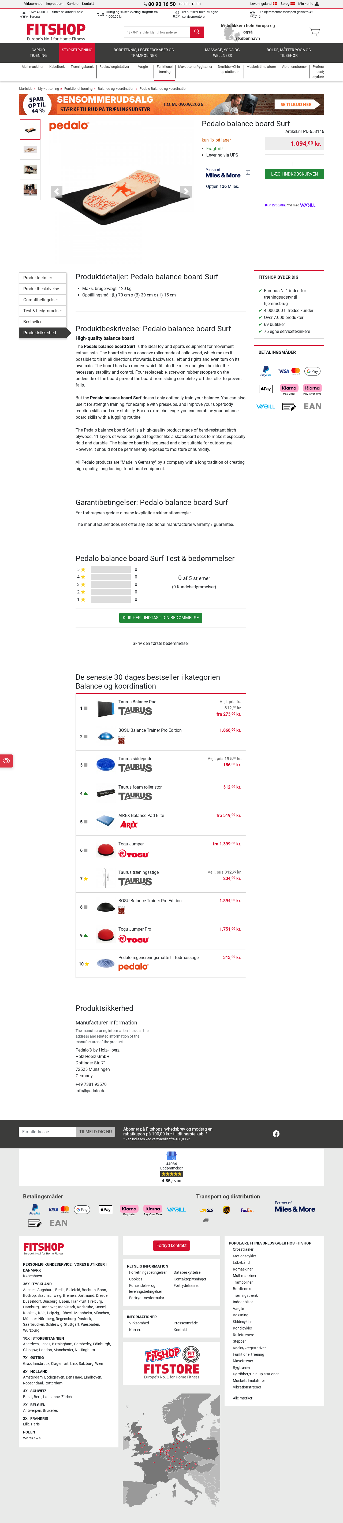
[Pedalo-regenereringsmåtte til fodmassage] (106, 963)
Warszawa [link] (32, 1438)
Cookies (135, 1279)
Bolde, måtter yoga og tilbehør (289, 53)
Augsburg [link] (45, 1290)
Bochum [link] (89, 1290)
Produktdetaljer (37, 277)
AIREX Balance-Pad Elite (141, 815)
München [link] (101, 1313)
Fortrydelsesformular (146, 1298)
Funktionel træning (78, 89)
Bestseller (32, 321)
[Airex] (135, 825)
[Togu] (135, 853)
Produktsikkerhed (39, 332)
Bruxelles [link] (50, 1410)
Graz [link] (27, 1363)
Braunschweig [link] (49, 1295)
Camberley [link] (82, 1344)
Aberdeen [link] (31, 1344)
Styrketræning (77, 50)
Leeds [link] (45, 1344)
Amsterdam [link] (33, 1377)
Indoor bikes (243, 1302)
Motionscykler (244, 1256)
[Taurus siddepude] (106, 764)
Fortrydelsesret (186, 1285)
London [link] (45, 1350)
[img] (248, 172)
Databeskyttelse (187, 1272)
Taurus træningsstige (138, 872)
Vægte (238, 1308)
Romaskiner (243, 1269)
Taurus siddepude (135, 758)
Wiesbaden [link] (90, 1324)
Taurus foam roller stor (140, 787)
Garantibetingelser (40, 299)
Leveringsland (260, 4)
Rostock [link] (84, 1319)
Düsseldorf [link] (32, 1301)
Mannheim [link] (83, 1313)
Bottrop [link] (29, 1295)
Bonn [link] (101, 1290)
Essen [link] (64, 1301)
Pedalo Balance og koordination (163, 89)
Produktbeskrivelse (41, 288)
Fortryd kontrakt (171, 1245)
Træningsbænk (245, 1295)
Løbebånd (241, 1262)
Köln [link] (42, 1313)
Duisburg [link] (50, 1301)
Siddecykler (242, 1322)
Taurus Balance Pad (137, 701)
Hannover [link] (48, 1307)
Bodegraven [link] (54, 1377)
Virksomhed (33, 4)
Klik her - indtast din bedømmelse (161, 617)
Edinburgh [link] (101, 1344)
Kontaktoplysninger (190, 1279)
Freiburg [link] (95, 1301)
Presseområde (186, 1323)
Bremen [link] (69, 1295)
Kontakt (88, 4)
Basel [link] (27, 1397)
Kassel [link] (100, 1307)
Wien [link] (99, 1363)
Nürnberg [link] (46, 1319)
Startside (25, 89)
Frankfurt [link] (79, 1301)
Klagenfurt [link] (60, 1363)
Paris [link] (35, 1424)
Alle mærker (242, 1398)
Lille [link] (26, 1424)
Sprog (285, 4)
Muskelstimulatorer (249, 1381)
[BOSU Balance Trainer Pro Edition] (106, 735)
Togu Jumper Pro (134, 929)
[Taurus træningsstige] (106, 878)
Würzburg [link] (31, 1330)
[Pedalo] (69, 125)
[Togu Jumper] (106, 849)
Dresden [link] (103, 1295)
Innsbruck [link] (41, 1363)
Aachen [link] (29, 1290)
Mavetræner (243, 1361)
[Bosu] (135, 740)
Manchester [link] (63, 1350)
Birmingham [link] (62, 1344)
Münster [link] (30, 1319)
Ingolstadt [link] (66, 1307)
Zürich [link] (66, 1397)
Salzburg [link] (86, 1363)
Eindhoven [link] (92, 1377)
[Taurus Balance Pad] (106, 707)
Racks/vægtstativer (249, 1348)
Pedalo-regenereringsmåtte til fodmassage (158, 957)
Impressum (54, 4)
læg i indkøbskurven (294, 174)
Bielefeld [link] (73, 1290)
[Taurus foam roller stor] (106, 792)
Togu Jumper (131, 843)
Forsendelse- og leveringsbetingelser (145, 1288)
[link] (266, 371)
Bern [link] (38, 1397)
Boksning (240, 1315)
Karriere (73, 4)
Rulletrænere (243, 1335)
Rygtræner (242, 1367)
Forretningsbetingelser (148, 1272)
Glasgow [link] (30, 1350)
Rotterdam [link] (53, 1383)
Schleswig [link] (54, 1324)
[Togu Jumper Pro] (106, 934)
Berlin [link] (60, 1290)
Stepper (239, 1341)
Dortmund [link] (85, 1295)
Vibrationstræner (247, 1387)
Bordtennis (242, 1289)
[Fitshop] (56, 31)
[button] (30, 129)
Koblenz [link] (29, 1313)
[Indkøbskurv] (316, 32)
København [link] (32, 1276)
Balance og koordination (116, 89)
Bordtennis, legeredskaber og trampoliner (144, 53)
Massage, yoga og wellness (222, 53)
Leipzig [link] (53, 1313)
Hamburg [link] (31, 1307)
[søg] (197, 32)
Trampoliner (243, 1282)
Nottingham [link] (85, 1350)
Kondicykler (242, 1328)
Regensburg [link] (66, 1319)
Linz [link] (73, 1363)
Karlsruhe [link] (85, 1307)
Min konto (305, 4)
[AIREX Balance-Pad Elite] (106, 821)
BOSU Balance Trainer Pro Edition (150, 730)
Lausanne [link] (51, 1397)
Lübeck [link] (67, 1313)
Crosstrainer (243, 1249)
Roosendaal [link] (33, 1383)
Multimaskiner (244, 1275)
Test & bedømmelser (42, 310)
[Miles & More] (295, 1206)
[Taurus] (135, 711)
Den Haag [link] (74, 1377)
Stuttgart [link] (71, 1324)
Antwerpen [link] (32, 1410)
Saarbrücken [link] (33, 1324)
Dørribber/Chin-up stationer (256, 1374)
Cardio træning (38, 53)
